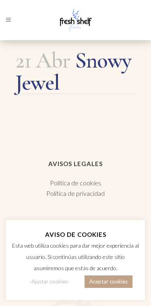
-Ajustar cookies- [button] (49, 281)
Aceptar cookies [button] (108, 281)
